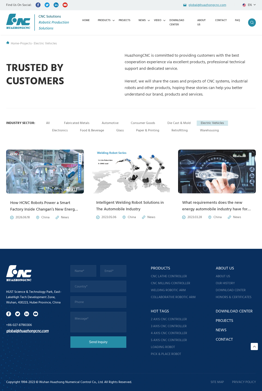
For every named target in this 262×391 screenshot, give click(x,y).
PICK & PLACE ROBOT (166, 354)
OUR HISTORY (225, 283)
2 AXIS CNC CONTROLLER (169, 319)
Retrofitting (180, 130)
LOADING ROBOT (163, 347)
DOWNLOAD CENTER (176, 22)
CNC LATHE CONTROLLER (169, 276)
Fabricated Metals (76, 123)
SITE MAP (217, 382)
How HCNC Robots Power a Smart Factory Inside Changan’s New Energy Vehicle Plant (43, 209)
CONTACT (221, 20)
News (65, 217)
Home (15, 43)
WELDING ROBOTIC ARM (168, 290)
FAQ (237, 20)
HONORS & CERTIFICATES (233, 297)
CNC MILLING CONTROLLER (170, 283)
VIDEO (157, 20)
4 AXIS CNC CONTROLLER (169, 333)
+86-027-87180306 (19, 325)
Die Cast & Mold (179, 123)
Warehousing (209, 130)
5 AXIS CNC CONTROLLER (169, 340)
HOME (86, 20)
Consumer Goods (143, 123)
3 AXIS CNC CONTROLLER (169, 326)
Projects (26, 43)
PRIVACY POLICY (244, 382)
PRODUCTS (104, 20)
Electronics (60, 130)
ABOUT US (223, 276)
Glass (120, 130)
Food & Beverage (92, 130)
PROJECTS (124, 20)
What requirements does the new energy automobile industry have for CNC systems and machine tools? (214, 209)
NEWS (142, 20)
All (48, 123)
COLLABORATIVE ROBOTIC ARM (173, 297)
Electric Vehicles (212, 123)
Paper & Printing (147, 130)
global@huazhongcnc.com (27, 331)
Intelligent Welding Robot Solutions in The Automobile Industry (130, 206)
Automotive (110, 123)
